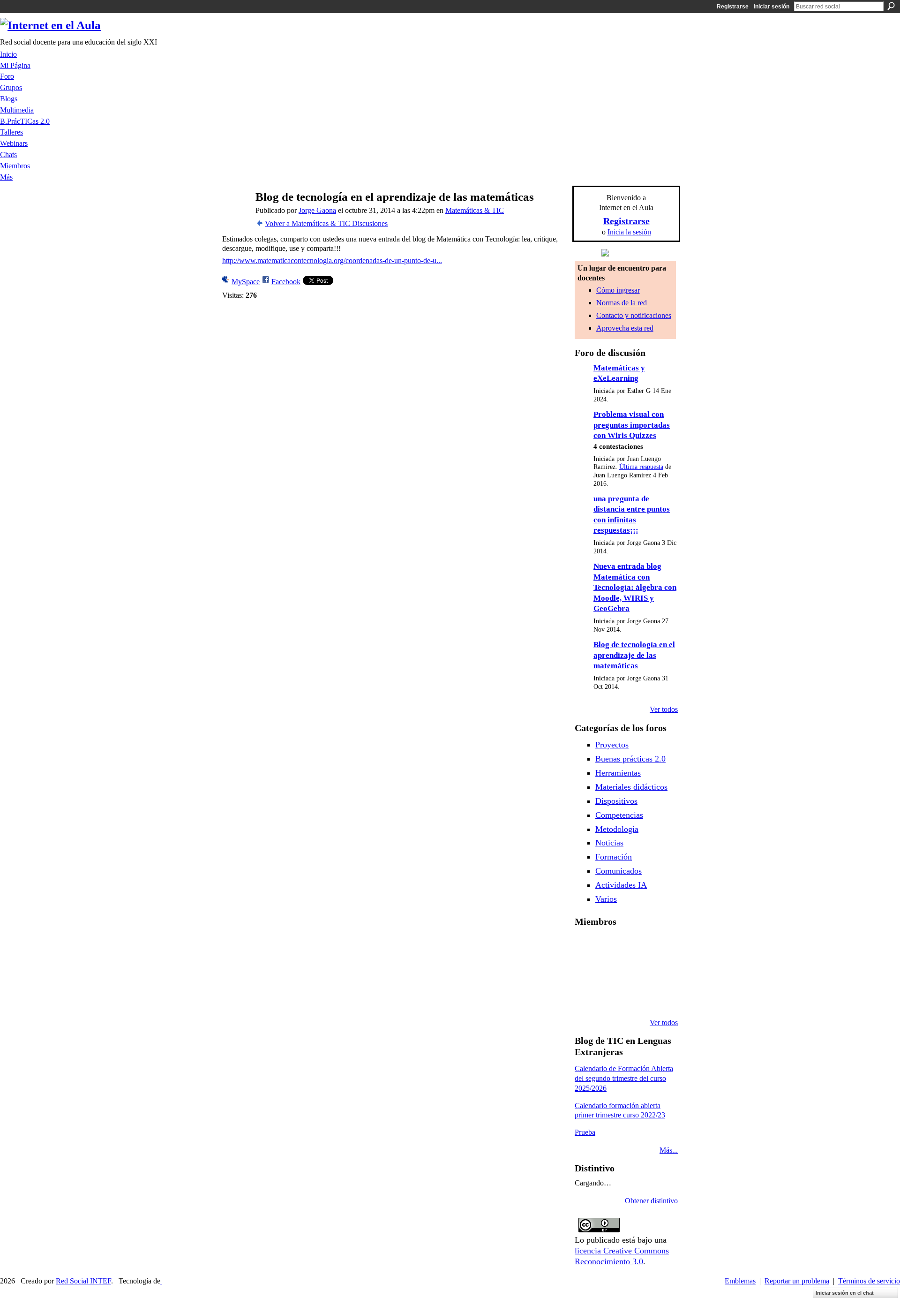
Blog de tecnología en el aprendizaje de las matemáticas (634, 655)
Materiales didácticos (631, 787)
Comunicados (618, 870)
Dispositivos (616, 801)
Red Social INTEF (83, 1281)
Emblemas (740, 1281)
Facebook (285, 282)
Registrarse (733, 6)
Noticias (609, 842)
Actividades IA (621, 885)
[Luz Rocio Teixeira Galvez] (657, 972)
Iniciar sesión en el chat (845, 1293)
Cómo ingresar (618, 290)
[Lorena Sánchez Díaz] (586, 972)
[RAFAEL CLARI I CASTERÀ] (610, 947)
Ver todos (664, 709)
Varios (606, 899)
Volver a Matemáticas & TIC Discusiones (326, 223)
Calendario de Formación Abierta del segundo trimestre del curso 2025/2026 (624, 1078)
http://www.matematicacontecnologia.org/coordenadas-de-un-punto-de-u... (332, 260)
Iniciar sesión (771, 6)
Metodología (616, 829)
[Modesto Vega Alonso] (657, 947)
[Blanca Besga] (633, 972)
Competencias (619, 815)
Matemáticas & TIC (474, 210)
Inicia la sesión (629, 232)
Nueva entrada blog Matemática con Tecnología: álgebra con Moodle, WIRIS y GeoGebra (634, 587)
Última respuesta (641, 466)
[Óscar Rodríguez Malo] (633, 947)
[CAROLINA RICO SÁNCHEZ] (657, 997)
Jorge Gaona (317, 210)
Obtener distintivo (651, 1201)
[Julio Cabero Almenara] (610, 997)
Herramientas (618, 772)
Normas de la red (621, 303)
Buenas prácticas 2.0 (630, 758)
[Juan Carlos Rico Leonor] (610, 972)
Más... (669, 1150)
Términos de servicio (869, 1281)
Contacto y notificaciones (633, 315)
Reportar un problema (797, 1281)
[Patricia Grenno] (633, 997)
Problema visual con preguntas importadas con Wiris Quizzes (631, 425)
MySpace (246, 282)
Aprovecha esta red (624, 328)
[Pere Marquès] (586, 997)
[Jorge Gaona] (235, 215)
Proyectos (612, 744)
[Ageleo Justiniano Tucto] (586, 947)
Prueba (585, 1132)
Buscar (891, 6)
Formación (613, 856)
